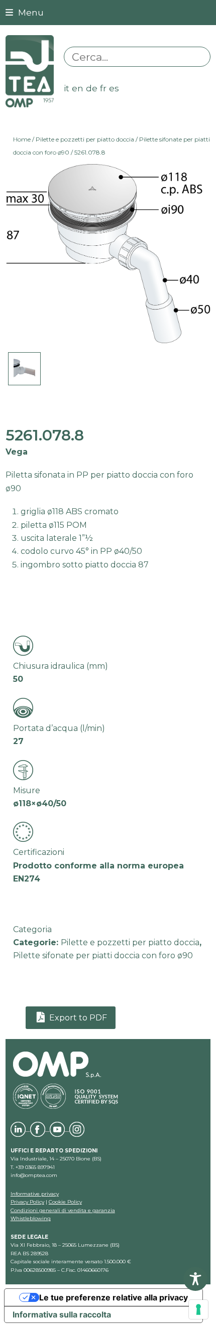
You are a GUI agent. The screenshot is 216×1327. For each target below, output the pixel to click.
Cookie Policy (65, 1202)
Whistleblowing (31, 1218)
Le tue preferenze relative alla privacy (113, 1297)
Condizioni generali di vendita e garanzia (63, 1210)
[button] (25, 12)
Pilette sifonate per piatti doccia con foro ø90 (103, 955)
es (114, 88)
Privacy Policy (27, 1202)
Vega (17, 452)
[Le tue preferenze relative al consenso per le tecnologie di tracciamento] (198, 1309)
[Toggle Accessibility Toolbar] (195, 1279)
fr (103, 88)
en (77, 88)
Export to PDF (77, 1017)
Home (22, 139)
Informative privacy (35, 1194)
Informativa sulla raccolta (62, 1314)
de (91, 88)
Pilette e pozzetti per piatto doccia (85, 139)
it (66, 88)
